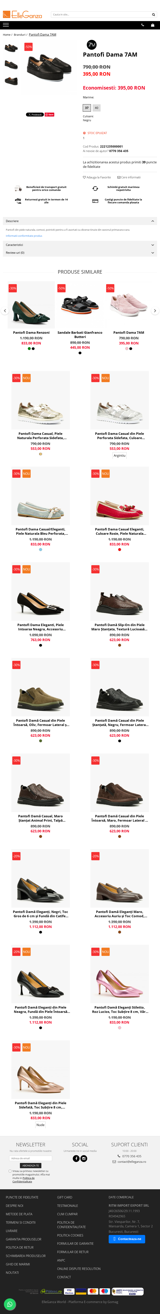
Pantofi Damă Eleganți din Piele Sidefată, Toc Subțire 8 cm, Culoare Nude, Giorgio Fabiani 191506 (40, 1105)
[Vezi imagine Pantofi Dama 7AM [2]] (11, 81)
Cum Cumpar (67, 1214)
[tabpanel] (49, 67)
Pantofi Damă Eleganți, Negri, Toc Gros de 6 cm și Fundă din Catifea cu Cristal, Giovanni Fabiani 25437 (40, 914)
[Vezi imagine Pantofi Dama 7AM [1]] (11, 65)
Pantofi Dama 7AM (128, 332)
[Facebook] (76, 1158)
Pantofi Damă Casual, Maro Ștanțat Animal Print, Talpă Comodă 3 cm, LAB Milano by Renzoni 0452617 (40, 818)
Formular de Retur (73, 1252)
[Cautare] (153, 14)
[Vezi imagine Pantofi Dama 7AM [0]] (11, 48)
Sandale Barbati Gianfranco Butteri (80, 334)
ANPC (61, 1260)
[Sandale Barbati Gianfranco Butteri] (80, 304)
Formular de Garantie (75, 1243)
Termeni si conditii (21, 1222)
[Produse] (6, 26)
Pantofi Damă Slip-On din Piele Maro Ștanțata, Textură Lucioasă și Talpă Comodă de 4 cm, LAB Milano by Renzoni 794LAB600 (119, 627)
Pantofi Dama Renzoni (31, 332)
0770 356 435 (131, 1156)
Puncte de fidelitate (22, 1197)
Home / (8, 34)
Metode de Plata (19, 1214)
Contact (64, 1277)
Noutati (12, 1272)
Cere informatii (130, 177)
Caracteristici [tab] (14, 245)
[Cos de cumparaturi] (152, 25)
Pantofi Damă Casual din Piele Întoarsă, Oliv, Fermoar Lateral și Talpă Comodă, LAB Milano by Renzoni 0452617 (40, 722)
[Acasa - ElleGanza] (22, 14)
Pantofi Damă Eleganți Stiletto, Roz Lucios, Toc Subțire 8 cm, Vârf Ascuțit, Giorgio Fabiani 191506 (119, 1009)
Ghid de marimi (18, 1264)
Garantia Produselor (23, 1239)
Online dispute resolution (79, 1269)
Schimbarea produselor (26, 1256)
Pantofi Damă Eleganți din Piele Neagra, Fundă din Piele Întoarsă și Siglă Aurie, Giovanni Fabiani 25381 (40, 1009)
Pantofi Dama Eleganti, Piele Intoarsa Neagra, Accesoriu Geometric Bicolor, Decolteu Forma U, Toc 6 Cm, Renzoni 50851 (40, 627)
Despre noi (14, 1206)
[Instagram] (83, 1158)
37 (87, 108)
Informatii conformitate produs (24, 236)
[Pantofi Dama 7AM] (49, 67)
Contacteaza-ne (129, 1239)
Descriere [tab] (12, 221)
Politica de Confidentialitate (23, 1179)
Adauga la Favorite (98, 177)
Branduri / (21, 34)
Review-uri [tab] (15, 252)
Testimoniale (67, 1206)
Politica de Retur (20, 1247)
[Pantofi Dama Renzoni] (31, 304)
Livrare (12, 1231)
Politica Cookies (70, 1235)
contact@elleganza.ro (131, 1162)
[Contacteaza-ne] (143, 25)
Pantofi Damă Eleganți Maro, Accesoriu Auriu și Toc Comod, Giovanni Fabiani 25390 (119, 914)
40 (96, 108)
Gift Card (64, 1197)
